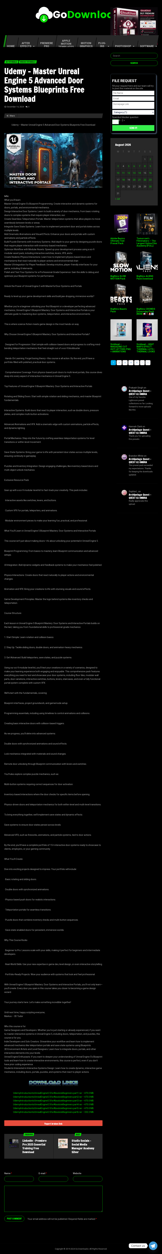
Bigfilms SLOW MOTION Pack (118, 277)
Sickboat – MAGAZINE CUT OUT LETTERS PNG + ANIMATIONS (120, 348)
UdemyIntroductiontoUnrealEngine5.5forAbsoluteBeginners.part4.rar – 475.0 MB (53, 1104)
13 (134, 173)
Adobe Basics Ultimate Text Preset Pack (117, 241)
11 (123, 173)
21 (139, 180)
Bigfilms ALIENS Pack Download (145, 277)
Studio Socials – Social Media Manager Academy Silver (83, 1146)
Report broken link (53, 1123)
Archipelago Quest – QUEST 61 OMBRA (140, 392)
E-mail (43, 1173)
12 (129, 173)
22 (145, 180)
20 (134, 180)
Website (77, 1173)
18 (123, 180)
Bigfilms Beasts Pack (118, 310)
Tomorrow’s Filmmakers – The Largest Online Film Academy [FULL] (147, 242)
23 (150, 180)
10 (118, 173)
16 (150, 173)
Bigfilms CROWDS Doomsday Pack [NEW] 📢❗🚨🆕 (146, 311)
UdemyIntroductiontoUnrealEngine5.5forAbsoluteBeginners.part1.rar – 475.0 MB (53, 1093)
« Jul (117, 199)
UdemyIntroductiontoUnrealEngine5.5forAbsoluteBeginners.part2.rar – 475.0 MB (53, 1097)
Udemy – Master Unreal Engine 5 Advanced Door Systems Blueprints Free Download (44, 85)
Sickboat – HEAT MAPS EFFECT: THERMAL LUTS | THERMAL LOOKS (146, 348)
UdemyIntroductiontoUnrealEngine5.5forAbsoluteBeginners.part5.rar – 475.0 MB (53, 1108)
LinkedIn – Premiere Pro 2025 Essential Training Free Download (34, 1146)
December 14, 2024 (15, 107)
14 (139, 173)
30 (150, 186)
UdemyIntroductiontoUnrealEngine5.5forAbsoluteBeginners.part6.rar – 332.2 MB (53, 1112)
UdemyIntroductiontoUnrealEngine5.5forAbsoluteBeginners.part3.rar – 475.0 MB (53, 1100)
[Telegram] (153, 1245)
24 (118, 186)
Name (8, 1173)
